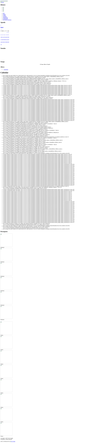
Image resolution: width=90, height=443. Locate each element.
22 (7, 39)
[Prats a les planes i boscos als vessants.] (6, 362)
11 (2, 37)
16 (8, 37)
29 (7, 42)
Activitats (5, 16)
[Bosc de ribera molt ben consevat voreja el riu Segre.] (6, 348)
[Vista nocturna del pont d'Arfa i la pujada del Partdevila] (6, 289)
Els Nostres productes (7, 19)
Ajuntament (6, 69)
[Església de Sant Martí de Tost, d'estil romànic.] (6, 260)
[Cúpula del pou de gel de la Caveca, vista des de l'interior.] (6, 304)
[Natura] (6, 334)
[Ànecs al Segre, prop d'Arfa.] (6, 377)
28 (6, 42)
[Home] (2, 2)
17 (1, 39)
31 (1, 44)
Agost (1, 27)
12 (3, 37)
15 (7, 37)
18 (2, 39)
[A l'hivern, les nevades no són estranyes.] (6, 420)
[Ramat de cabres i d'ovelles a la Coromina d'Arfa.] (6, 391)
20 (4, 39)
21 (6, 39)
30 (8, 42)
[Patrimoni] (6, 246)
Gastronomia (5, 18)
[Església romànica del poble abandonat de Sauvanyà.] (6, 275)
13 (4, 37)
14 (6, 37)
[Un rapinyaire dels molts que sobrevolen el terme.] (6, 406)
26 (3, 42)
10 (1, 37)
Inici (4, 13)
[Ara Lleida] (12, 441)
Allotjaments (5, 17)
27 (4, 42)
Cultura (4, 15)
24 (1, 42)
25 (2, 42)
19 (3, 39)
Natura (4, 14)
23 (8, 39)
